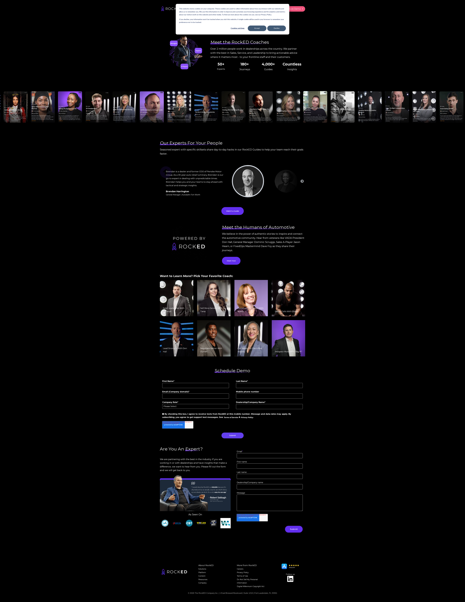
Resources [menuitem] (202, 579)
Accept (257, 28)
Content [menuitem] (201, 576)
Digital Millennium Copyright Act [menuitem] (250, 586)
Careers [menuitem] (240, 569)
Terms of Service (231, 417)
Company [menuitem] (202, 583)
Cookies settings (237, 28)
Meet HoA (231, 261)
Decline (276, 28)
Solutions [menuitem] (202, 569)
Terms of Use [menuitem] (242, 576)
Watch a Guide (232, 211)
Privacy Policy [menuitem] (243, 572)
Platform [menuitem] (202, 572)
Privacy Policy (247, 417)
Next (302, 181)
